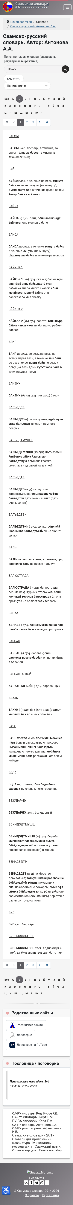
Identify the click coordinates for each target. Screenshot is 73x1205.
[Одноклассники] (31, 1182)
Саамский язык (47, 1146)
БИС (11, 912)
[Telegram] (36, 1182)
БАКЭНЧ (14, 383)
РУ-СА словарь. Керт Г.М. (33, 1121)
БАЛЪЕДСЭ (17, 407)
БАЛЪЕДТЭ (17, 477)
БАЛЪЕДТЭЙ (18, 514)
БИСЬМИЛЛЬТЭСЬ (21, 936)
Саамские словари (31, 3)
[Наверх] (66, 1198)
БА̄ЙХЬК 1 (16, 267)
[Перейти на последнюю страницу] (47, 122)
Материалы (42, 1143)
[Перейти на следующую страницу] (39, 122)
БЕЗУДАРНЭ (17, 800)
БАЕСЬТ (14, 136)
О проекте (32, 1195)
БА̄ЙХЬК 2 (16, 309)
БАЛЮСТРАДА (18, 575)
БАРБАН (14, 641)
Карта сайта (50, 1195)
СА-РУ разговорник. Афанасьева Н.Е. (36, 1130)
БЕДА (12, 772)
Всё (6, 98)
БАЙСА (13, 234)
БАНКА (13, 613)
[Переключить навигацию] (67, 7)
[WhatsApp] (41, 1182)
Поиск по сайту (50, 1150)
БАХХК (13, 698)
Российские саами (29, 1025)
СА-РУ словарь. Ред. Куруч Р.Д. (35, 1113)
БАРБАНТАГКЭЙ (20, 674)
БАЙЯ (12, 342)
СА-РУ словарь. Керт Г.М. (33, 1117)
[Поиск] (65, 69)
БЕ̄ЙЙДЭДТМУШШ (22, 824)
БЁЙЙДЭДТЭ (18, 861)
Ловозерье (23, 1035)
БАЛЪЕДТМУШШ (21, 440)
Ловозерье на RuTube (31, 1045)
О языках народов (24, 1150)
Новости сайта (22, 1146)
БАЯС (12, 726)
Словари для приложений (31, 1139)
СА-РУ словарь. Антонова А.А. (34, 1125)
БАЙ (11, 169)
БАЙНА (13, 206)
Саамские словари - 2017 (33, 1135)
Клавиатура (21, 1143)
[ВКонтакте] (26, 1182)
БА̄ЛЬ (12, 547)
